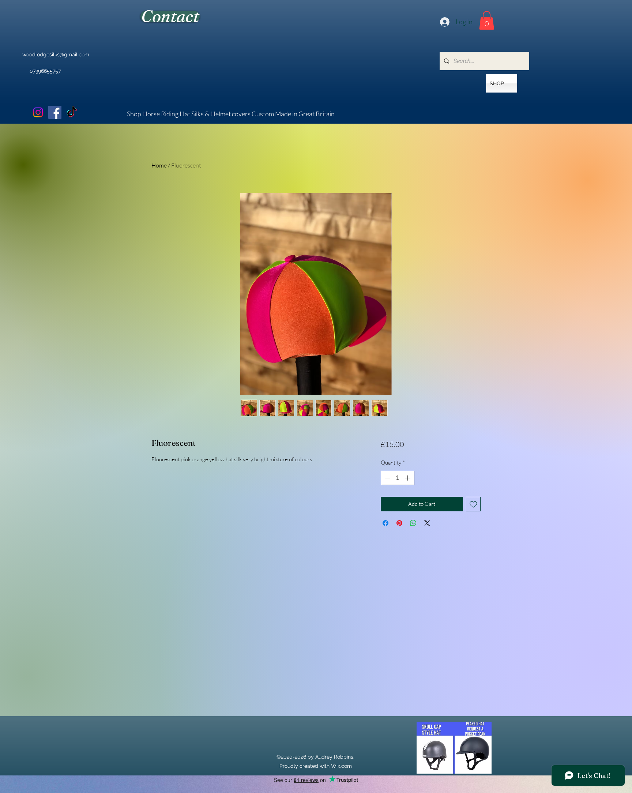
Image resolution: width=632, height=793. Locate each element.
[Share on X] (427, 523)
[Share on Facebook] (385, 523)
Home (159, 165)
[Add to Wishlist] (473, 504)
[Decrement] (387, 478)
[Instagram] (38, 112)
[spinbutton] (397, 478)
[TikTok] (71, 112)
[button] (486, 20)
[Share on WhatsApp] (413, 523)
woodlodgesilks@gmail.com (55, 54)
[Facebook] (54, 112)
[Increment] (408, 478)
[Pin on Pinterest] (399, 523)
